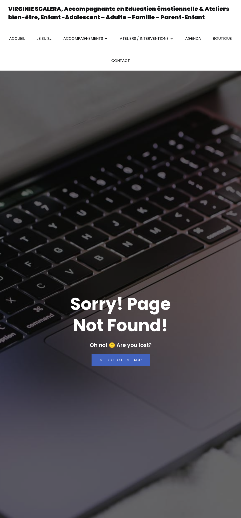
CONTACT (120, 60)
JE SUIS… (44, 38)
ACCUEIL (17, 38)
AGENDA (193, 38)
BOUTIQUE (222, 38)
